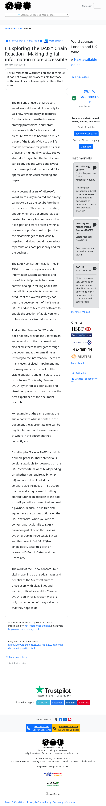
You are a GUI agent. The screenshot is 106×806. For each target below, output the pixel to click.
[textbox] (36, 15)
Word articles (56, 40)
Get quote (86, 146)
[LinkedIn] (65, 719)
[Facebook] (60, 719)
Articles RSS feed (84, 378)
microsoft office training (37, 625)
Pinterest (84, 702)
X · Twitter (43, 702)
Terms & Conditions (15, 802)
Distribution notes (17, 663)
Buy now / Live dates (86, 133)
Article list (80, 373)
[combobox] (37, 15)
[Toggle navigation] (97, 6)
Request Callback (68, 726)
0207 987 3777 (42, 726)
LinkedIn (70, 702)
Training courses (80, 76)
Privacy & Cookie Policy (39, 802)
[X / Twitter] (56, 719)
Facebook (57, 702)
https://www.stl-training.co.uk (23, 629)
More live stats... (86, 106)
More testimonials (80, 311)
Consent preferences (64, 802)
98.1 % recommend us (90, 96)
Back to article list (18, 657)
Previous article (17, 40)
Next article (33, 40)
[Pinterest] (69, 719)
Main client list (78, 363)
